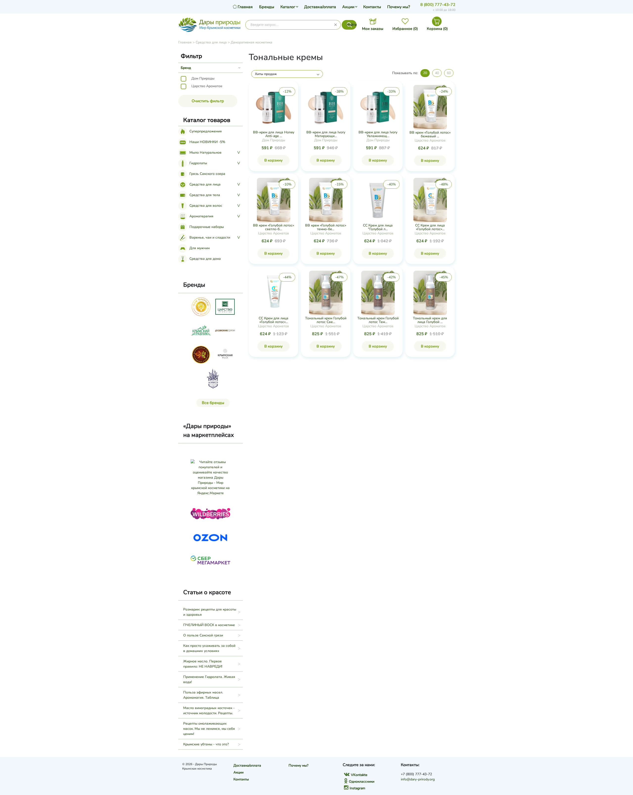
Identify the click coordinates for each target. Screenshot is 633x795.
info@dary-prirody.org (418, 779)
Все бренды (213, 403)
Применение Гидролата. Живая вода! (209, 679)
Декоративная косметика (251, 42)
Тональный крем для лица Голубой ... (430, 320)
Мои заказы (372, 28)
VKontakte (359, 775)
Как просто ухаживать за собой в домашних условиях (209, 648)
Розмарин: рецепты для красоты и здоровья (209, 612)
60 (449, 73)
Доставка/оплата (320, 7)
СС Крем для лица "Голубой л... (378, 227)
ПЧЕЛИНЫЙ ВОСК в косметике (209, 625)
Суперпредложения (205, 131)
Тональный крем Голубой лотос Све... (325, 320)
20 (425, 73)
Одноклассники (361, 781)
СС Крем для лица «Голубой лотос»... (430, 227)
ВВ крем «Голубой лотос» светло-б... (273, 227)
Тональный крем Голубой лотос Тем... (378, 320)
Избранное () (405, 28)
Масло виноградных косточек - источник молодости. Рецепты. (209, 710)
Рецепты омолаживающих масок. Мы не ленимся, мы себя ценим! (209, 728)
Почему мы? (398, 7)
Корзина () (437, 28)
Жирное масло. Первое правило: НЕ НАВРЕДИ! (202, 664)
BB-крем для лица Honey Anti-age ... (273, 134)
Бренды (266, 7)
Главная (185, 42)
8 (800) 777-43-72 (437, 4)
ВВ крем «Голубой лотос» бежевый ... (430, 134)
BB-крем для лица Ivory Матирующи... (325, 134)
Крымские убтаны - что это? (206, 744)
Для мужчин (199, 248)
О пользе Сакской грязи (203, 635)
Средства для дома (205, 258)
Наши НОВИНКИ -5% (207, 142)
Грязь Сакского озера (207, 173)
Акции (348, 7)
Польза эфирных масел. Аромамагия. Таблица (203, 695)
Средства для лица (211, 42)
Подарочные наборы (206, 226)
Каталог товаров (206, 120)
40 (437, 73)
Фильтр (191, 56)
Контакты (372, 7)
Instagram (357, 788)
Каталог (287, 7)
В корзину (273, 160)
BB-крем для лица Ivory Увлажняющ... (378, 134)
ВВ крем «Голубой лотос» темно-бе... (325, 227)
